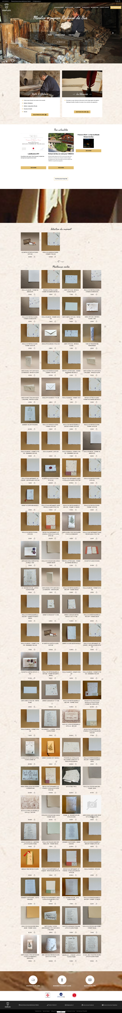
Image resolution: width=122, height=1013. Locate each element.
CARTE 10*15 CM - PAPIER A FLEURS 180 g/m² (71, 291)
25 (71, 875)
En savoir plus (61, 42)
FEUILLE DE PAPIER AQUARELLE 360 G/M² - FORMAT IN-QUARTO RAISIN (30, 616)
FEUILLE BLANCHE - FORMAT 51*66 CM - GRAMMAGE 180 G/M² (30, 644)
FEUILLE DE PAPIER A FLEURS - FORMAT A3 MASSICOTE (92, 291)
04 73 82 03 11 (6, 1)
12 (51, 257)
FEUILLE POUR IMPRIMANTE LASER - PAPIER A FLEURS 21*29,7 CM (51, 506)
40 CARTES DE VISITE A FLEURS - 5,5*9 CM (30, 253)
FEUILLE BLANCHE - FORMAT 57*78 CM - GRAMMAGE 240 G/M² (30, 452)
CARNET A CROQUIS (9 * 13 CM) (51, 615)
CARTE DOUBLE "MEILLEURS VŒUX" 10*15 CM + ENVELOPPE (92, 816)
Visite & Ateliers (40, 94)
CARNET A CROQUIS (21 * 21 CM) (50, 701)
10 (92, 565)
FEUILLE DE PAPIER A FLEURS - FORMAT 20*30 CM (92, 425)
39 (71, 735)
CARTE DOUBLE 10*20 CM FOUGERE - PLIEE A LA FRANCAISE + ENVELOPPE (30, 956)
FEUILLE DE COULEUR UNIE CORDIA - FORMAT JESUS (51, 816)
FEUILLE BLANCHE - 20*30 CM (50, 452)
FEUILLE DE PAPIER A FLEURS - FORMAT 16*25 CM (30, 345)
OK (61, 1011)
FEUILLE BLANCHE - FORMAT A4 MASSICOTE (30, 291)
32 (51, 961)
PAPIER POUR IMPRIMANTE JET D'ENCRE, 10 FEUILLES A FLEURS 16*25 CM (50, 788)
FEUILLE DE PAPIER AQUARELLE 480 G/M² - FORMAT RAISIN (71, 589)
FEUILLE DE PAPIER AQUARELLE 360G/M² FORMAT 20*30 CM (71, 425)
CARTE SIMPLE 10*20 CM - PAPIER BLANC (30, 701)
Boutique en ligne (81, 112)
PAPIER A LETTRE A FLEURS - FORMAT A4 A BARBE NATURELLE (50, 291)
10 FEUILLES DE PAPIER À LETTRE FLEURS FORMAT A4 (30, 759)
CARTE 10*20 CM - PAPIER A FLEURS (71, 345)
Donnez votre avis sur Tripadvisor (110, 1005)
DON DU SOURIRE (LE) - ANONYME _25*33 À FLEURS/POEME (30, 843)
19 (51, 793)
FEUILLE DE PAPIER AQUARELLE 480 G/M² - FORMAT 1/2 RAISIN (71, 506)
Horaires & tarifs (28, 109)
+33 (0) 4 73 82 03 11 (52, 1005)
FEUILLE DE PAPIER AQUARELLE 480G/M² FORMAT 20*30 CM (92, 843)
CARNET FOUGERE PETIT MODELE (50, 758)
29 (71, 483)
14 (30, 257)
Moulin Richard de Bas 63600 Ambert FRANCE (21, 1)
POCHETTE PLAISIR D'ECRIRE (92, 561)
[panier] (119, 1)
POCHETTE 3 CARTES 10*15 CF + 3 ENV (30, 673)
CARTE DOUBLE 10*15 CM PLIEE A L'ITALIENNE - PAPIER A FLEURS (92, 371)
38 (71, 764)
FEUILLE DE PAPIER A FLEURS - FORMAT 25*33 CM (51, 425)
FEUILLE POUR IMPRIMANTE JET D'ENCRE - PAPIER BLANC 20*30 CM (50, 870)
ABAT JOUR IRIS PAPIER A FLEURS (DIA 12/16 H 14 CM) (51, 956)
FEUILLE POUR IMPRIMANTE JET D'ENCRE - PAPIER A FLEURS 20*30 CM (92, 645)
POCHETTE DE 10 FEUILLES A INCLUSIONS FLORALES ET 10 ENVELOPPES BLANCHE (71, 759)
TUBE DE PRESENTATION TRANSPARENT (92, 345)
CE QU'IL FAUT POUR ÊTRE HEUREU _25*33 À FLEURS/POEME (92, 956)
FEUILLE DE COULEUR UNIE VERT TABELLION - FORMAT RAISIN (50, 843)
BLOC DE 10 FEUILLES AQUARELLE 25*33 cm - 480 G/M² (71, 725)
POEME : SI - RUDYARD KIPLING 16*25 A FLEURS (71, 816)
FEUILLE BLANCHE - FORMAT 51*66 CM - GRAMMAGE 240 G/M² (71, 452)
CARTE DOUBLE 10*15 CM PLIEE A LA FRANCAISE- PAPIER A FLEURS (30, 371)
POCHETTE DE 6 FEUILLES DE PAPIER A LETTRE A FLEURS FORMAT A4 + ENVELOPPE (92, 702)
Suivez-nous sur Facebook (88, 1005)
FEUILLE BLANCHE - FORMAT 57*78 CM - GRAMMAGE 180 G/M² (92, 673)
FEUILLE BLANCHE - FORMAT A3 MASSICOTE (92, 452)
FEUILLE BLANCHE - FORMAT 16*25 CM (71, 398)
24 (51, 483)
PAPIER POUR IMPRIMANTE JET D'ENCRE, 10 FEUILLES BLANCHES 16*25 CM (92, 731)
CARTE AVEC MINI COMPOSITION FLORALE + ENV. (30, 562)
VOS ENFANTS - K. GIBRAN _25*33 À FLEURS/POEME (51, 730)
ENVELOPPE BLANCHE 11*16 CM (50, 398)
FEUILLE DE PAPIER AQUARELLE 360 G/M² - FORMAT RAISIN (92, 615)
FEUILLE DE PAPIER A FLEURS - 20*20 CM (30, 533)
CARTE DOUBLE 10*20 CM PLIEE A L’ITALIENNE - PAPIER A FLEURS (30, 398)
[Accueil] (6, 7)
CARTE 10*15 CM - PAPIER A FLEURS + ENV (92, 318)
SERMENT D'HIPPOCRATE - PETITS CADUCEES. (30, 898)
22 (30, 429)
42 (71, 793)
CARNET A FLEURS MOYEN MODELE (71, 643)
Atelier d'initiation (28, 103)
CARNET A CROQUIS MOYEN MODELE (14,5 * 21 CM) (71, 615)
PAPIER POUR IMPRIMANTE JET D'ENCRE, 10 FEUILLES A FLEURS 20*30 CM (50, 534)
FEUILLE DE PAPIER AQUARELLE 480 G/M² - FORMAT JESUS (71, 701)
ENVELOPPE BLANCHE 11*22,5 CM (51, 344)
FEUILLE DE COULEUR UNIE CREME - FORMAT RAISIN (92, 927)
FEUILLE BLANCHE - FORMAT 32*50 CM (71, 673)
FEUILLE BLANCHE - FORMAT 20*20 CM (51, 318)
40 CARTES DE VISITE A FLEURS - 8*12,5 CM (50, 479)
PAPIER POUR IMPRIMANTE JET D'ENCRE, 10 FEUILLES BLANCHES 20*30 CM (71, 870)
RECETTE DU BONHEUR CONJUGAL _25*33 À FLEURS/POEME (71, 927)
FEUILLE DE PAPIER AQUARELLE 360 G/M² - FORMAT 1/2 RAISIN (92, 898)
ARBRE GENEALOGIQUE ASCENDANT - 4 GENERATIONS (30, 787)
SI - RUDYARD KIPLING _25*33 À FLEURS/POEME (30, 589)
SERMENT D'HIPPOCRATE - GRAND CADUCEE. (71, 843)
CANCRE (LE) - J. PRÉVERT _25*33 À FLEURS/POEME (71, 956)
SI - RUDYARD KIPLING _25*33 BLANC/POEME (71, 898)
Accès (25, 112)
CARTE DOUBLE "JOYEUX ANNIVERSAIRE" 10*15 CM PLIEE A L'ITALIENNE (51, 928)
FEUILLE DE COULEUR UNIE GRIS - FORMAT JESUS (92, 787)
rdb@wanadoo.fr (37, 1)
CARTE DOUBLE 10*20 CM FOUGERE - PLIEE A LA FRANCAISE (71, 533)
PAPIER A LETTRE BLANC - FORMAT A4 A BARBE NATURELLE (71, 371)
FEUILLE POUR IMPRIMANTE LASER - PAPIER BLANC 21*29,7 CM (92, 533)
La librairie (82, 94)
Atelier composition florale (30, 106)
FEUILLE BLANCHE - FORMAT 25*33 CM (92, 589)
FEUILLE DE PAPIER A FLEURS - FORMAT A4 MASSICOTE (30, 318)
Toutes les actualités (61, 179)
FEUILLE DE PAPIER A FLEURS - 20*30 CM (92, 479)
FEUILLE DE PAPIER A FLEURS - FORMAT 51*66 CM (51, 253)
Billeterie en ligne (38, 114)
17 (92, 735)
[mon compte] (117, 1)
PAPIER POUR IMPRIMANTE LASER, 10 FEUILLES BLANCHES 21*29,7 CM (51, 899)
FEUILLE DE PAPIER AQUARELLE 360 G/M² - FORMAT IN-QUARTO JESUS (92, 759)
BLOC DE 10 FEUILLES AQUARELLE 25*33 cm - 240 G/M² (30, 811)
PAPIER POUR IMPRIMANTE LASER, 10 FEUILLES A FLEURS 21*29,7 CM (71, 479)
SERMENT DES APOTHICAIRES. (30, 425)
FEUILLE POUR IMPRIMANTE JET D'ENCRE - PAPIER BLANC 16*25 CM (30, 479)
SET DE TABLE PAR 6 (71, 786)
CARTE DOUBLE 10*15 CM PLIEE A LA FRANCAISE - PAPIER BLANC (50, 589)
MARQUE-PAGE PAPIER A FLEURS (30, 869)
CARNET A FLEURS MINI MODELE (30, 505)
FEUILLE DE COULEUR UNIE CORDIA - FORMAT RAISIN (51, 562)
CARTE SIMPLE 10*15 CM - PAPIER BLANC (71, 318)
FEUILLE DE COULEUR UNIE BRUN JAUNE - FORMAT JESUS (30, 927)
